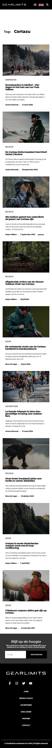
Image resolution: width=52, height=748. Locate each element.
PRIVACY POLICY (26, 698)
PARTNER (26, 718)
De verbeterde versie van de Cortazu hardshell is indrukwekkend (25, 347)
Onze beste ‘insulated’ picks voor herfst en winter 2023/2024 (23, 479)
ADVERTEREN (26, 705)
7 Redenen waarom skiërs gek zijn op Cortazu (26, 611)
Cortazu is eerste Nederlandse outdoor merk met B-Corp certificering (21, 545)
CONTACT (26, 725)
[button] (35, 5)
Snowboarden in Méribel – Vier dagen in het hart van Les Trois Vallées (22, 87)
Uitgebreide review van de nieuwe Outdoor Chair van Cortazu (24, 282)
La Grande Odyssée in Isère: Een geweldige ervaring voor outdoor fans (23, 413)
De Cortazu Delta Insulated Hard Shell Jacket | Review (26, 153)
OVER (26, 691)
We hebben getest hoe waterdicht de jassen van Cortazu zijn (24, 218)
